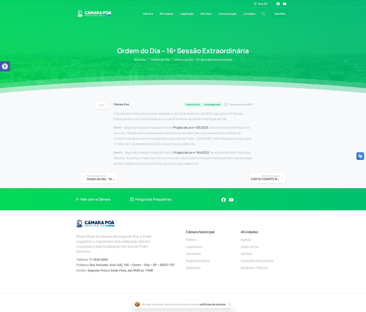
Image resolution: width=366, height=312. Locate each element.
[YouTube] (284, 4)
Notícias (140, 59)
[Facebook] (278, 4)
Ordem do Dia (159, 59)
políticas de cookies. (213, 304)
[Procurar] (263, 13)
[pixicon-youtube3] (231, 199)
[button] (5, 66)
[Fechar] (229, 304)
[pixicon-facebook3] (223, 199)
